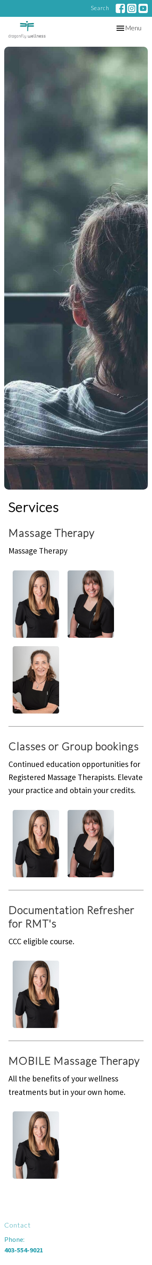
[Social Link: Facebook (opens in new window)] (120, 8)
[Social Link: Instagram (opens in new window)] (131, 8)
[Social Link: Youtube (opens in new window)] (143, 8)
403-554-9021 (23, 1250)
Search (100, 8)
